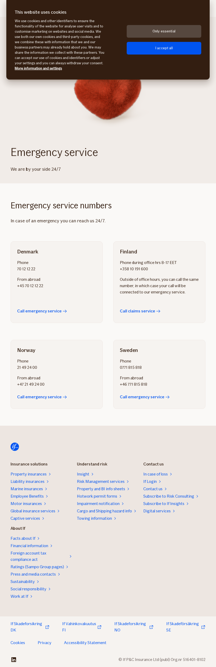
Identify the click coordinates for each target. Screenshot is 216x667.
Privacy (44, 642)
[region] (108, 40)
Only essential (164, 31)
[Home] (15, 447)
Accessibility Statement (85, 642)
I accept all (164, 48)
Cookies (18, 642)
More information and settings (38, 68)
